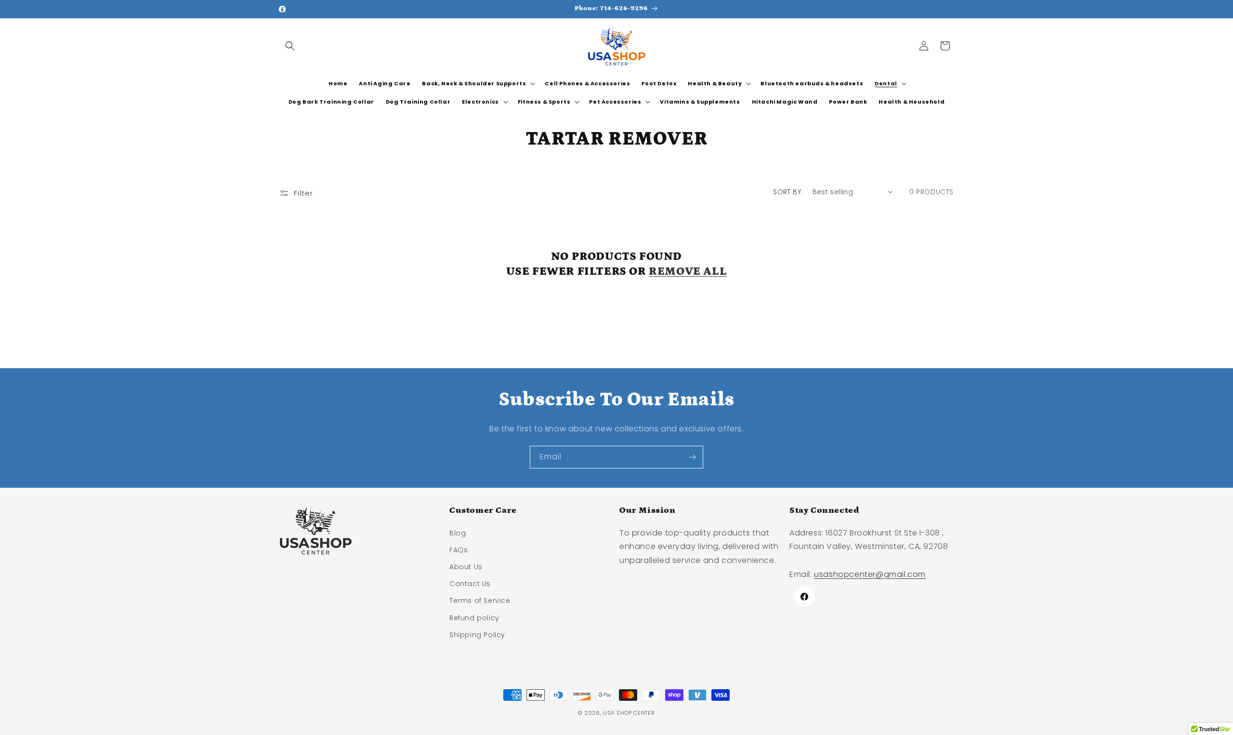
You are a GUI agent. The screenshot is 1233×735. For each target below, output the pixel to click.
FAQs (458, 550)
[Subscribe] (692, 457)
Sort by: (787, 192)
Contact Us (470, 583)
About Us (466, 567)
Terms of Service (480, 600)
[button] (290, 45)
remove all (688, 271)
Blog (457, 533)
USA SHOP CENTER (629, 713)
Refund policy (474, 618)
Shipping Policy (477, 635)
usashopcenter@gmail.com (870, 574)
